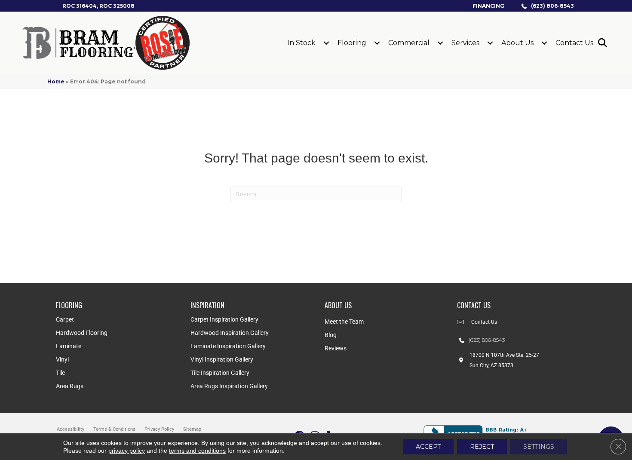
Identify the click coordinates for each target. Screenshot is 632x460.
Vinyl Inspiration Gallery (221, 359)
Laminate (68, 346)
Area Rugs (69, 386)
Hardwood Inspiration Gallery (229, 332)
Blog (331, 334)
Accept (428, 447)
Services (465, 43)
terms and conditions (197, 450)
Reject (482, 447)
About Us (517, 43)
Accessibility (70, 429)
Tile (60, 372)
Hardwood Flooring (81, 332)
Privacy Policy (159, 429)
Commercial (409, 43)
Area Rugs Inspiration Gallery (229, 386)
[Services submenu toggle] (490, 43)
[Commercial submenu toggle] (440, 43)
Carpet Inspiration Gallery (224, 319)
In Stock (301, 43)
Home (55, 81)
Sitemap (192, 429)
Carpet (65, 319)
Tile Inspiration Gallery (219, 372)
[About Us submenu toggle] (544, 43)
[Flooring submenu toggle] (377, 43)
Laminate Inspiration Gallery (228, 346)
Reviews (336, 348)
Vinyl (62, 359)
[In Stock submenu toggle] (326, 43)
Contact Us (574, 43)
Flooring (351, 43)
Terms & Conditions (114, 429)
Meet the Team (344, 321)
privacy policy (126, 450)
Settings (538, 447)
